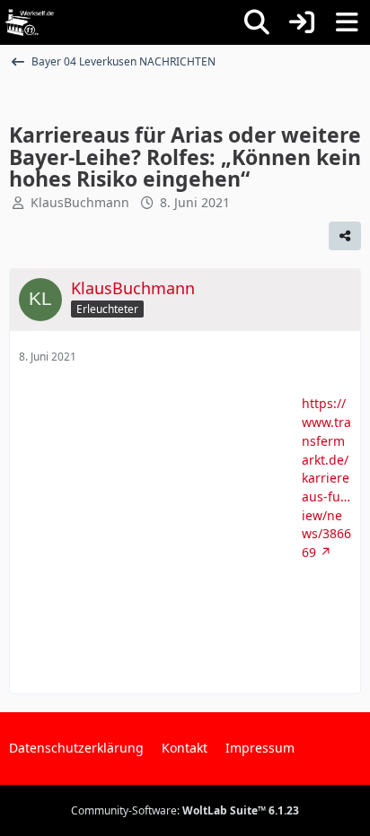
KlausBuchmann (80, 202)
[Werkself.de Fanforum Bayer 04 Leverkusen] (29, 22)
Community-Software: (185, 810)
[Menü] (347, 22)
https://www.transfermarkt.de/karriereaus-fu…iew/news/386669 (326, 478)
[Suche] (257, 22)
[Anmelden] (302, 22)
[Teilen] (345, 236)
